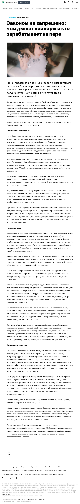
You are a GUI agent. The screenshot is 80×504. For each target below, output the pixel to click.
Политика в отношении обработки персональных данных (44, 474)
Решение (38, 8)
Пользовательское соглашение (12, 474)
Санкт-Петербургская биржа (35, 499)
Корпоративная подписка (10, 470)
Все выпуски (7, 8)
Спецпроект (18, 8)
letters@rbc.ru (6, 494)
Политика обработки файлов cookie (14, 478)
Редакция (24, 467)
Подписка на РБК (54, 467)
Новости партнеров (50, 8)
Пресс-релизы (64, 8)
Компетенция (11, 17)
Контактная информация (10, 467)
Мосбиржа (21, 499)
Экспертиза (29, 8)
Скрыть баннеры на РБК (38, 467)
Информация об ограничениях (32, 470)
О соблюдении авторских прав (55, 470)
